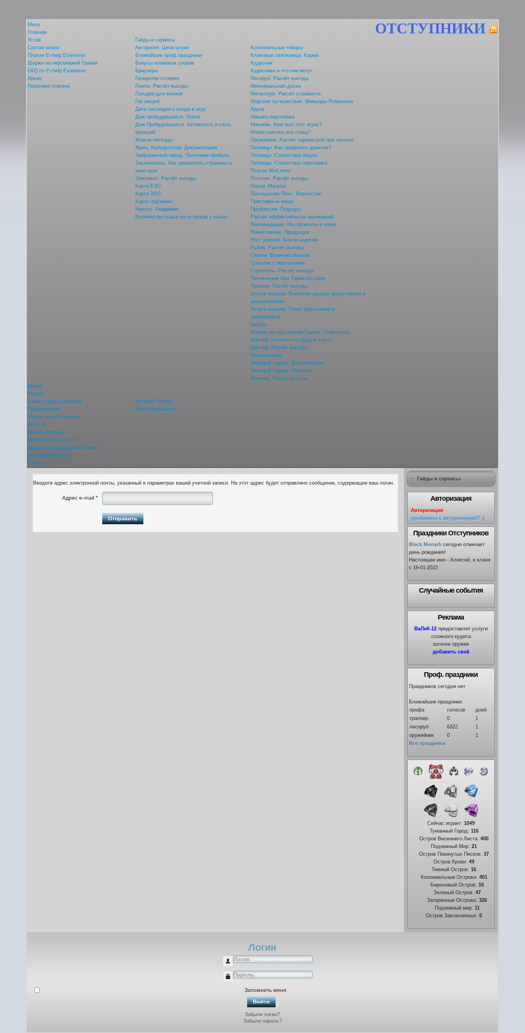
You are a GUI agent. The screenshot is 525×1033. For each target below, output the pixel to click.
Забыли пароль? (262, 1021)
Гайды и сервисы (438, 479)
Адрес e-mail (80, 498)
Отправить (123, 518)
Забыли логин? (262, 1014)
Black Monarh (425, 544)
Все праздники (427, 743)
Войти (261, 1001)
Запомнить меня (265, 990)
